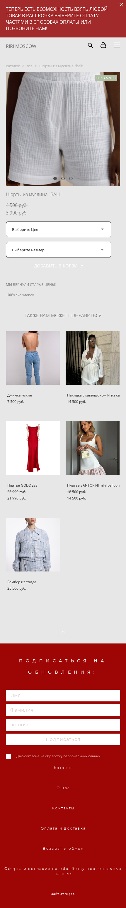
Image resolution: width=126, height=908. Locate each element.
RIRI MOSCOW (21, 46)
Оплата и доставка (63, 828)
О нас (63, 788)
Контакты (63, 808)
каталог (13, 65)
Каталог (63, 768)
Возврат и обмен (63, 848)
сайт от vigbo (63, 893)
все (30, 65)
